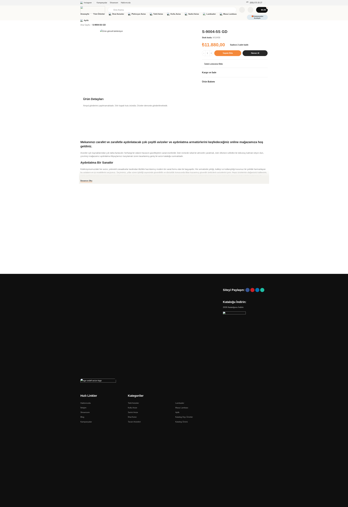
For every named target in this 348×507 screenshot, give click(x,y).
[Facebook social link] (247, 290)
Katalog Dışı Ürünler (184, 417)
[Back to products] (262, 25)
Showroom (85, 412)
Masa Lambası (181, 408)
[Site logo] (92, 9)
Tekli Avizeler (133, 403)
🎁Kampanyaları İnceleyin (257, 17)
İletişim (83, 408)
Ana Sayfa (85, 25)
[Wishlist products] (242, 10)
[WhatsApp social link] (262, 290)
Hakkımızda (85, 403)
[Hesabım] (250, 10)
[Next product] (266, 25)
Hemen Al (255, 53)
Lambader (179, 403)
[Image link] (98, 381)
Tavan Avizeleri (134, 422)
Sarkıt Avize (133, 412)
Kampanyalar (86, 422)
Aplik (177, 412)
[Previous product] (259, 25)
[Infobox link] (254, 3)
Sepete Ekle (228, 53)
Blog (82, 417)
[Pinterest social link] (252, 290)
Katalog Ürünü (181, 422)
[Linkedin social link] (257, 290)
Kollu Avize (132, 408)
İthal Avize (132, 417)
